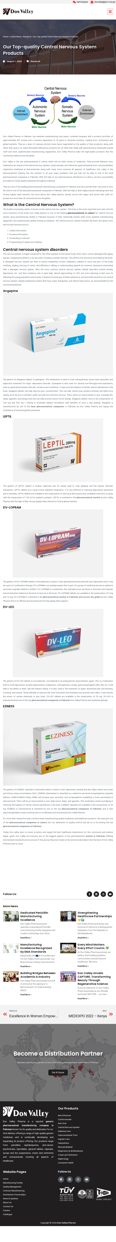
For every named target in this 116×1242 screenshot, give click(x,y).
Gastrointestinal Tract (67, 1135)
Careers (6, 1210)
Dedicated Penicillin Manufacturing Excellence (34, 916)
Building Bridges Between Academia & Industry (38, 974)
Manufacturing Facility (13, 1182)
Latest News (15, 36)
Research (27, 36)
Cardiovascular (65, 1119)
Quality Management (12, 1186)
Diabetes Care (64, 1131)
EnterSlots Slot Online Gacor (15, 884)
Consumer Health (65, 1162)
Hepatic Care (64, 1139)
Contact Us (8, 1206)
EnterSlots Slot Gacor (12, 880)
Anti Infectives (64, 1115)
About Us (7, 1202)
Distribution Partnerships (14, 1194)
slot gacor (7, 865)
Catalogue (7, 1214)
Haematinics (63, 1143)
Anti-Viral (62, 1123)
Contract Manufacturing (13, 1190)
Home (5, 36)
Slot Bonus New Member (14, 857)
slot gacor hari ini (10, 869)
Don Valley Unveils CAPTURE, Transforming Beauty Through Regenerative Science (94, 978)
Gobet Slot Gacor (11, 876)
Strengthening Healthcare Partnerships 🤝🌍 (95, 916)
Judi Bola (7, 853)
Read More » (25, 938)
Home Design (9, 873)
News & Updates (10, 1198)
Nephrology (63, 1159)
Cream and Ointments (67, 1155)
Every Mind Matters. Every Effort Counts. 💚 (93, 946)
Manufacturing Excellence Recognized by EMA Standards (36, 948)
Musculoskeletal (65, 1147)
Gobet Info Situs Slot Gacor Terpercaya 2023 (23, 861)
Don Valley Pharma (66, 1223)
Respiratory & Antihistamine (70, 1151)
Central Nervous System (69, 1127)
